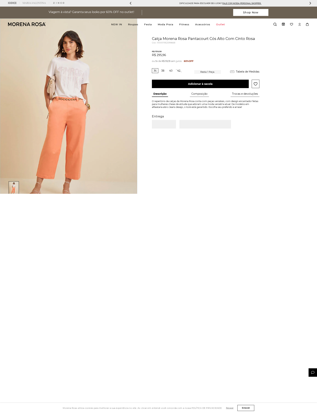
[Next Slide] (310, 3)
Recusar (230, 408)
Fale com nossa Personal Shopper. (241, 3)
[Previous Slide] (130, 3)
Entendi (246, 408)
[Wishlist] (291, 24)
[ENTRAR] (299, 24)
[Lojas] (283, 24)
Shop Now (250, 12)
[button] (155, 70)
